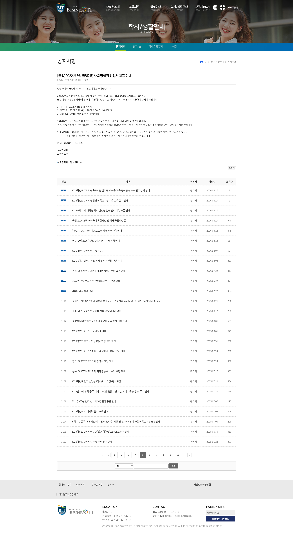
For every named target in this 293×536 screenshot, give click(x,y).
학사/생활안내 (179, 8)
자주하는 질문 (96, 484)
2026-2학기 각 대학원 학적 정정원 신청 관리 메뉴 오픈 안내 (101, 210)
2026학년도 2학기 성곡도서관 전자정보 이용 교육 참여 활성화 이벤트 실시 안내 (111, 190)
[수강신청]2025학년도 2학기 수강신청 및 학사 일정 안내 (99, 321)
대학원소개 (113, 8)
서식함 (173, 46)
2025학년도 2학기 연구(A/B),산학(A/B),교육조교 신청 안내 (100, 431)
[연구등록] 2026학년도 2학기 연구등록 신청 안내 (96, 240)
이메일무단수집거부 (68, 494)
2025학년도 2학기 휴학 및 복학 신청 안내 (92, 441)
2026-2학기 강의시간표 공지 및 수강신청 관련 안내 (97, 260)
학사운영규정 (155, 46)
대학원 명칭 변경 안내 (82, 291)
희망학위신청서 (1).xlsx (71, 162)
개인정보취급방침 (202, 484)
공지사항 (120, 46)
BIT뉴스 (137, 46)
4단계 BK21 (202, 8)
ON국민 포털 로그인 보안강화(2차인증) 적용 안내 (96, 281)
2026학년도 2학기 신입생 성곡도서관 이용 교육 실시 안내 (100, 200)
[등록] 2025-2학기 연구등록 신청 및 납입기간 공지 (96, 311)
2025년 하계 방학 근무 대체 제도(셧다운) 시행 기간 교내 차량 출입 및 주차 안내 (110, 391)
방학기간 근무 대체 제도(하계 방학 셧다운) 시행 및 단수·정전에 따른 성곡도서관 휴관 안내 (116, 421)
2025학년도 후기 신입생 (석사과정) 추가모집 (94, 341)
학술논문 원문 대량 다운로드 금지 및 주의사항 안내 (97, 230)
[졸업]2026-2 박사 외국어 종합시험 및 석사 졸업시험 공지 (100, 220)
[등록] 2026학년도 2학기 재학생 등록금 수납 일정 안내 (98, 271)
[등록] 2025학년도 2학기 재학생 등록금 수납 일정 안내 (98, 371)
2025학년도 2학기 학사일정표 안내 (89, 331)
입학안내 (155, 8)
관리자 (110, 484)
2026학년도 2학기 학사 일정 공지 (88, 250)
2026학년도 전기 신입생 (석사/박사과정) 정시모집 (96, 381)
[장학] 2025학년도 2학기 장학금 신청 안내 (92, 361)
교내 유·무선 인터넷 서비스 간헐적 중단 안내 (94, 401)
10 (178, 454)
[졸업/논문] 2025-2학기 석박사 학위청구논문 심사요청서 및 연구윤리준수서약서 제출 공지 (116, 301)
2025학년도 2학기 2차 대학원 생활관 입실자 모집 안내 (98, 351)
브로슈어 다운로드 (220, 518)
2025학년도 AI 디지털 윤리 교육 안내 (90, 411)
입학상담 (80, 484)
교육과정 (134, 8)
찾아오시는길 (65, 484)
